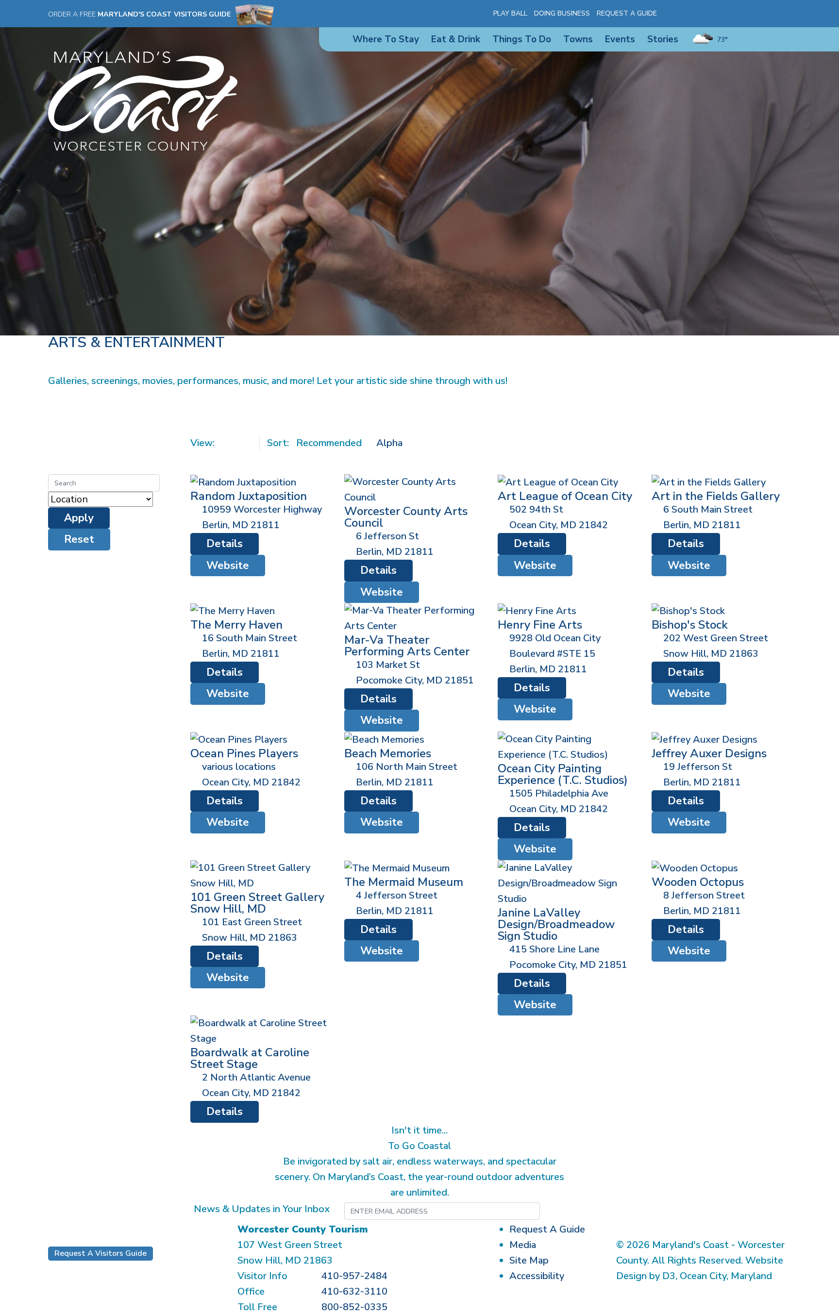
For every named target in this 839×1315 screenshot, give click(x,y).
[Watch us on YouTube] (708, 13)
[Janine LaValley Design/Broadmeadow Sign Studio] (567, 882)
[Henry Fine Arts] (537, 610)
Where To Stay (385, 39)
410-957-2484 (354, 1275)
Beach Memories (387, 753)
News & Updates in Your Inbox (262, 1208)
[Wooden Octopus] (695, 867)
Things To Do (521, 39)
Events (620, 39)
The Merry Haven (236, 625)
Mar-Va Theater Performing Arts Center (407, 645)
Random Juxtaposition (248, 496)
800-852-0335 (354, 1307)
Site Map (529, 1260)
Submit (588, 1211)
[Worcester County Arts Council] (414, 489)
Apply (79, 518)
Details (224, 543)
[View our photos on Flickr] (722, 13)
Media (522, 1244)
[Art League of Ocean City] (558, 481)
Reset (79, 539)
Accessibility (536, 1275)
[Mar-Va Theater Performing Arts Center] (414, 617)
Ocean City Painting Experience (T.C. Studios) (563, 774)
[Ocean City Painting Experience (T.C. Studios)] (567, 746)
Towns (578, 39)
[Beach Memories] (384, 739)
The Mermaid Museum (403, 882)
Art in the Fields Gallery (716, 496)
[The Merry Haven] (232, 610)
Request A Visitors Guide (100, 1253)
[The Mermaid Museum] (397, 867)
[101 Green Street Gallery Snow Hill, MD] (260, 874)
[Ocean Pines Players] (238, 739)
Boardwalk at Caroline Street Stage (249, 1058)
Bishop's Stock (690, 625)
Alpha (389, 442)
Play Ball (510, 13)
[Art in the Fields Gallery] (709, 481)
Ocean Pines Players (244, 753)
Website (227, 565)
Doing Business (562, 13)
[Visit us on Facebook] (680, 13)
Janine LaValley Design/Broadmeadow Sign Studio (556, 924)
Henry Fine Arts (540, 625)
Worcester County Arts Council (406, 517)
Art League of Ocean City (565, 496)
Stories (662, 39)
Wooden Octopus (698, 882)
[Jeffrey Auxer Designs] (704, 739)
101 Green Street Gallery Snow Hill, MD (257, 902)
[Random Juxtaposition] (243, 481)
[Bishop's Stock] (688, 610)
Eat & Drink (455, 39)
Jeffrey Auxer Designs (709, 753)
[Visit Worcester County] (142, 100)
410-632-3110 (354, 1291)
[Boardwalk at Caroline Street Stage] (260, 1030)
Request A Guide (627, 13)
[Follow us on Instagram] (694, 13)
